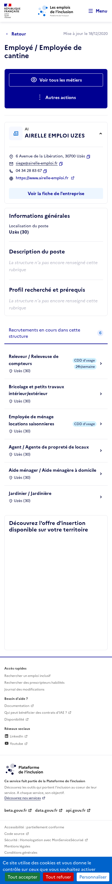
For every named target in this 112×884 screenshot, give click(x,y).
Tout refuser (58, 877)
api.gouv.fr (76, 810)
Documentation (16, 705)
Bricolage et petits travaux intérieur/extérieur (36, 390)
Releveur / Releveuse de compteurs (33, 360)
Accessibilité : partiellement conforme (34, 827)
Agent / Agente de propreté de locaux (49, 447)
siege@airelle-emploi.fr (37, 163)
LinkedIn (16, 736)
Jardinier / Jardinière (30, 493)
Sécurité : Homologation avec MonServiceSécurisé (43, 840)
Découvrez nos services (22, 798)
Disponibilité (14, 719)
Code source (14, 833)
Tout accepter (22, 877)
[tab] (56, 333)
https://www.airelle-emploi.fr (43, 178)
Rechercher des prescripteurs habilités (34, 682)
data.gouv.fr (46, 810)
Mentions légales (17, 846)
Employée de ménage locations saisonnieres (31, 420)
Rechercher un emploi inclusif (27, 675)
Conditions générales (20, 852)
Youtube (16, 743)
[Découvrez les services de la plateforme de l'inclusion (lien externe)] (24, 768)
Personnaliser (93, 877)
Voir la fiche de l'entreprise (56, 193)
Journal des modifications (24, 689)
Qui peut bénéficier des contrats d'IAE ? (35, 712)
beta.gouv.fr (15, 810)
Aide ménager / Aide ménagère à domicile (52, 470)
